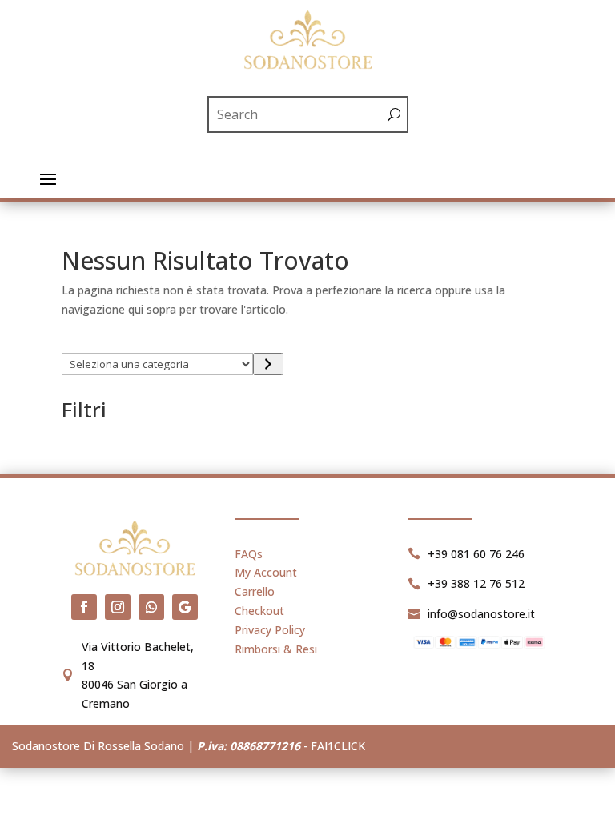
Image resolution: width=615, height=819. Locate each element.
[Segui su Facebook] (84, 607)
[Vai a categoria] (268, 364)
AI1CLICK (341, 745)
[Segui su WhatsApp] (151, 607)
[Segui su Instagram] (118, 607)
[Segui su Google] (185, 607)
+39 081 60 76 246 (476, 553)
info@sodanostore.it (481, 613)
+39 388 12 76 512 (476, 583)
